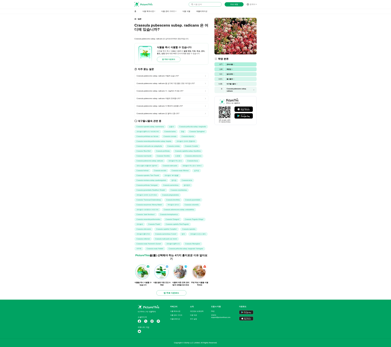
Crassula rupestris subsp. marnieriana (150, 126)
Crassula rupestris (188, 229)
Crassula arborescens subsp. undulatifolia (179, 209)
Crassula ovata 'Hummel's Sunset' (148, 244)
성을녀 (171, 126)
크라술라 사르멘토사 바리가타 (147, 209)
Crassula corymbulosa (179, 190)
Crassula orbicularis (143, 229)
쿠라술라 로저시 (173, 205)
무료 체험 (234, 4)
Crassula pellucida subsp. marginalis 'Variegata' (186, 248)
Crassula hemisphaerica (169, 214)
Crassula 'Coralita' (191, 146)
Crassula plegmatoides (170, 195)
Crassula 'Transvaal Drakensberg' (148, 200)
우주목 (138, 248)
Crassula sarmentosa (170, 185)
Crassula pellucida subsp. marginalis (192, 126)
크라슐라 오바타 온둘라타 (185, 141)
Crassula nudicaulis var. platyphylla (149, 146)
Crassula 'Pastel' (154, 224)
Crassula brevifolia (173, 200)
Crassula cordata (173, 146)
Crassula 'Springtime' (197, 131)
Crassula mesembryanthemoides (148, 219)
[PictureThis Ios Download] (243, 109)
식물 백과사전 (175, 311)
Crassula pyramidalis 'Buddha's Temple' (150, 190)
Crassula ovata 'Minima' (180, 170)
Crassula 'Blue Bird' (143, 151)
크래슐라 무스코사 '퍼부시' (192, 166)
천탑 (182, 131)
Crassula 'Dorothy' (163, 156)
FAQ (212, 311)
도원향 (177, 156)
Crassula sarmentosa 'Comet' (165, 234)
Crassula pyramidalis (192, 200)
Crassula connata (170, 136)
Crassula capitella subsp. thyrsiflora (188, 151)
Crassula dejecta (188, 136)
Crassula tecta (187, 180)
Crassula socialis (160, 170)
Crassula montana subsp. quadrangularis (151, 180)
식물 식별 (186, 11)
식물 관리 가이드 (176, 315)
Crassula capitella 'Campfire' (166, 229)
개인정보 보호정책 (196, 311)
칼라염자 (187, 185)
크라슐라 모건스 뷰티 (198, 234)
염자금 (173, 180)
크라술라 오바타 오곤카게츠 (146, 195)
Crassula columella (192, 205)
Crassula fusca (192, 161)
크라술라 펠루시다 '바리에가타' (147, 131)
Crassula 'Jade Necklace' (145, 214)
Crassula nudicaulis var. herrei (166, 239)
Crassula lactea (170, 131)
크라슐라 (139, 224)
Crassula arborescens (193, 156)
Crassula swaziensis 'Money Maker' (149, 205)
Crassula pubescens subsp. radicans (149, 161)
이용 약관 (193, 315)
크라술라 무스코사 (175, 161)
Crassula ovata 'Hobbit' (155, 248)
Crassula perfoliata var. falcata (147, 136)
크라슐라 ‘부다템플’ (171, 175)
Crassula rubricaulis (170, 166)
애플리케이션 (201, 11)
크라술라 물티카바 (143, 234)
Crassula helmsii (142, 170)
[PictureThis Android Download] (243, 116)
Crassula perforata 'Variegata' (147, 185)
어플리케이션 (175, 319)
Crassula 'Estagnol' (173, 219)
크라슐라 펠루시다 (173, 244)
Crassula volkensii (143, 239)
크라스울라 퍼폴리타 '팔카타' (146, 166)
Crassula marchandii (143, 156)
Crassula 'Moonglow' (192, 244)
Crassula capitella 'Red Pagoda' (177, 224)
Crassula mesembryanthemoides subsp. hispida (153, 141)
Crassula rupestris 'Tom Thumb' (147, 175)
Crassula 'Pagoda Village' (194, 219)
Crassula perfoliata (163, 151)
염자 (183, 234)
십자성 (196, 170)
